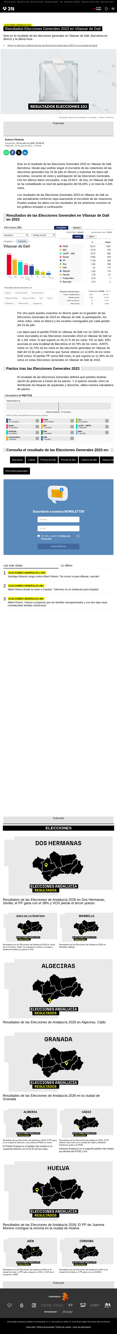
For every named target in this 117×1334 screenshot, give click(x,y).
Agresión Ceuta (23, 2)
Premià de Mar (37, 293)
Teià (41, 298)
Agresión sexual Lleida (90, 2)
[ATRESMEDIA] (58, 1296)
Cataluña (22, 241)
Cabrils (8, 293)
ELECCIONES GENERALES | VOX (27, 573)
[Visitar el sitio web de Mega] (58, 1305)
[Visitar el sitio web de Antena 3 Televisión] (9, 1305)
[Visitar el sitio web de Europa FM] (95, 1305)
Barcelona (17, 460)
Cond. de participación (81, 1327)
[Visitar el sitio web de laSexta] (22, 1305)
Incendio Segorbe (51, 2)
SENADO (76, 228)
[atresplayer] (106, 8)
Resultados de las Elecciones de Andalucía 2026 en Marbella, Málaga (82, 945)
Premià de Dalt (21, 293)
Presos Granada (37, 2)
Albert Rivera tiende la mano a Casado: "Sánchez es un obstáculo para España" (53, 589)
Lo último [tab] (66, 565)
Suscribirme (58, 546)
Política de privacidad (45, 1327)
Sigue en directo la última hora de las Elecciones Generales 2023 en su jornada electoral (52, 45)
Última (98, 9)
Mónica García (10, 2)
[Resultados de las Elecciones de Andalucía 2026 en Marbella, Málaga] (86, 927)
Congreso (8, 241)
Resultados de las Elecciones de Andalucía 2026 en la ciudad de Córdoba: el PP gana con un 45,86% (83, 1270)
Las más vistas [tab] (12, 565)
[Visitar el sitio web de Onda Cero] (83, 1305)
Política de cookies (63, 1327)
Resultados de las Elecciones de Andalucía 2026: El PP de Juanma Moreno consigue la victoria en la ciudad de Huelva (53, 1226)
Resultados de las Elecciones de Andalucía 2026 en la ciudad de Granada (51, 1097)
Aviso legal (30, 1327)
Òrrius (49, 298)
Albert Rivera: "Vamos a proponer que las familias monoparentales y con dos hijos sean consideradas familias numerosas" (57, 604)
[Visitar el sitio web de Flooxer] (68, 1312)
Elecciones (59, 828)
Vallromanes (23, 303)
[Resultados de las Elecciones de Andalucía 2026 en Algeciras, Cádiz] (58, 989)
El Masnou (9, 303)
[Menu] (113, 8)
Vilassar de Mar (28, 298)
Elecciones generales (17, 471)
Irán (61, 2)
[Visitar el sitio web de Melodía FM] (108, 1305)
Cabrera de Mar (11, 298)
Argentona (37, 303)
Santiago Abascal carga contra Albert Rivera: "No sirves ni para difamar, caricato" (54, 576)
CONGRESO (61, 228)
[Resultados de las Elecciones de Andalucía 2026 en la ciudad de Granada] (58, 1062)
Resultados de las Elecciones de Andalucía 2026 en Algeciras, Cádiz (54, 1022)
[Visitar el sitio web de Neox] (34, 1305)
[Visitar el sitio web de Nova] (46, 1305)
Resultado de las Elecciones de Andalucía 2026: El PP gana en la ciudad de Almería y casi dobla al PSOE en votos (30, 1141)
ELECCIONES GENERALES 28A (26, 586)
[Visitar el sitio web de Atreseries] (71, 1305)
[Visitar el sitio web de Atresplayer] (52, 1312)
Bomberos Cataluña (72, 2)
